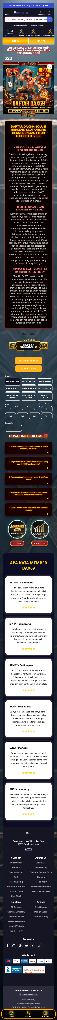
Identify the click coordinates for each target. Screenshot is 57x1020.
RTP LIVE (45, 1015)
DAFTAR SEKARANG (28, 360)
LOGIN (15, 41)
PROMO (11, 1015)
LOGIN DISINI (28, 368)
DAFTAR (41, 41)
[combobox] (26, 19)
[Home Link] (21, 12)
